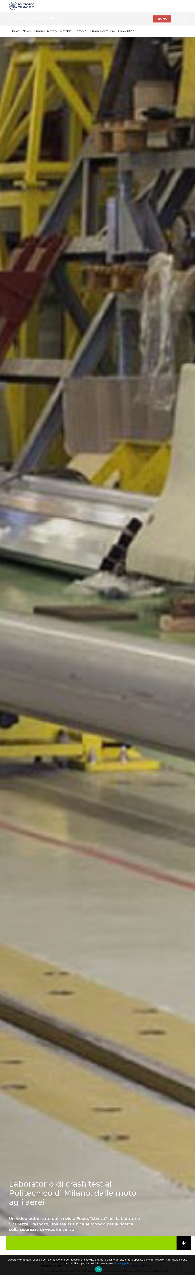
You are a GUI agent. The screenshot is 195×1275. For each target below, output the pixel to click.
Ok (98, 1269)
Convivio (80, 31)
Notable (66, 31)
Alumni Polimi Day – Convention (112, 31)
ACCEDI (180, 19)
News (26, 31)
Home (15, 31)
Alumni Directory (45, 31)
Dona (162, 19)
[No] (190, 1265)
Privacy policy (123, 1263)
